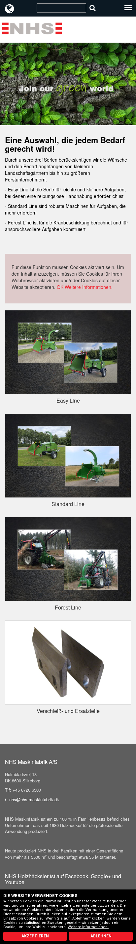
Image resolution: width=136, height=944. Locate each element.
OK (60, 287)
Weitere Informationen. (89, 287)
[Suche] (92, 8)
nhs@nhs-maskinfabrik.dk (34, 799)
